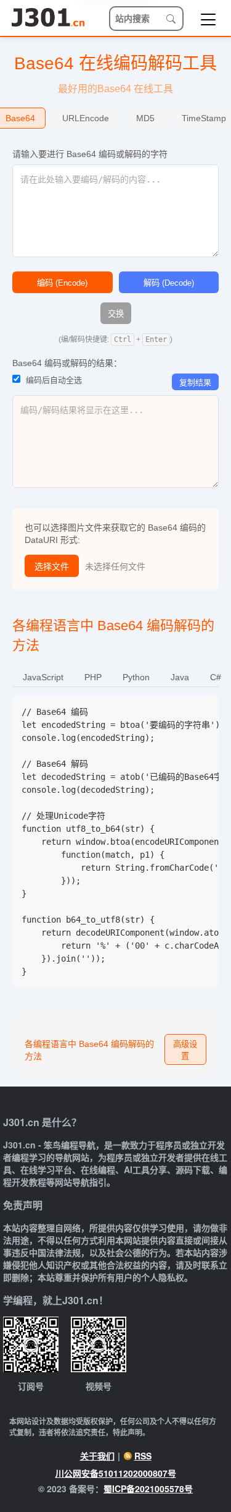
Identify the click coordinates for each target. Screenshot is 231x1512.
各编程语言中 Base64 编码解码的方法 (89, 1050)
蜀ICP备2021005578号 (148, 1488)
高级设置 (185, 1050)
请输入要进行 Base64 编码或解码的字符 (90, 154)
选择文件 (51, 566)
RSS (143, 1456)
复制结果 (195, 382)
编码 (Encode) (62, 283)
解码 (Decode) (169, 283)
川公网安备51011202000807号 (115, 1473)
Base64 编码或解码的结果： (67, 363)
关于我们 (97, 1456)
